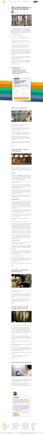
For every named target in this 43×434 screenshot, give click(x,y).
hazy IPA (25, 30)
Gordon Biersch (28, 60)
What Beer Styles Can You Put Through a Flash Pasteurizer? (20, 72)
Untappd (25, 399)
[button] (11, 1)
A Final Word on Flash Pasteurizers (17, 73)
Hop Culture (21, 399)
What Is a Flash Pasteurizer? (16, 68)
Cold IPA (28, 30)
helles (12, 31)
